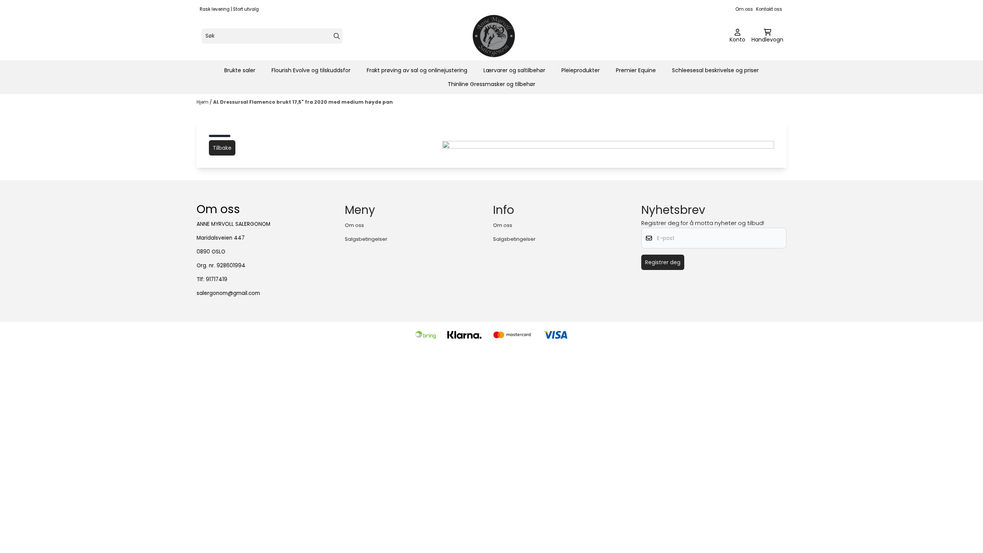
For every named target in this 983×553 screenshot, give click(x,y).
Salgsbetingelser (366, 239)
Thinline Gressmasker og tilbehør (491, 84)
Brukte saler (239, 70)
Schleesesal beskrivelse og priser (715, 70)
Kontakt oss (769, 9)
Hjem (203, 102)
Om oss (744, 9)
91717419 (216, 279)
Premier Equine (636, 70)
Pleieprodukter (580, 70)
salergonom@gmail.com (228, 293)
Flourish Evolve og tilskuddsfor (311, 70)
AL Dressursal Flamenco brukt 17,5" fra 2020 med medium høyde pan (303, 102)
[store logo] (494, 36)
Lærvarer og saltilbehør (514, 70)
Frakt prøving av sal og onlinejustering (417, 70)
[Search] (336, 36)
